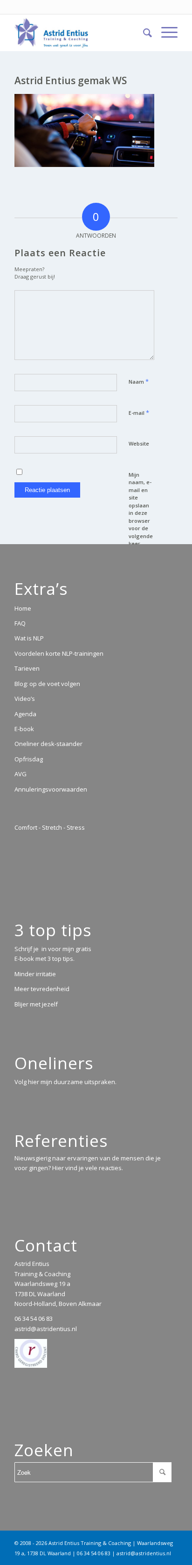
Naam (139, 381)
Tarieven (27, 668)
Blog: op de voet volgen (47, 683)
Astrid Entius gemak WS (70, 80)
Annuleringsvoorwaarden (50, 789)
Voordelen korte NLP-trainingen (58, 653)
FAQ (20, 623)
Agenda (25, 714)
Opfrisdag (28, 759)
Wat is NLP (29, 638)
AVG (20, 774)
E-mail (139, 412)
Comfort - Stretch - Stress (49, 827)
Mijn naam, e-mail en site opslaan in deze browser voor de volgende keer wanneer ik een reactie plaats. (141, 524)
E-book (24, 729)
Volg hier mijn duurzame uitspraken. (65, 1082)
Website (139, 443)
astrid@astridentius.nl (45, 1329)
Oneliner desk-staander (48, 743)
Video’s (24, 698)
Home (22, 608)
